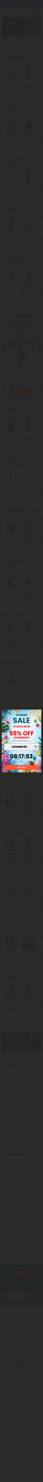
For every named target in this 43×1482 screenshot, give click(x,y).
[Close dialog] (39, 711)
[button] (21, 746)
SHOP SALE (21, 767)
